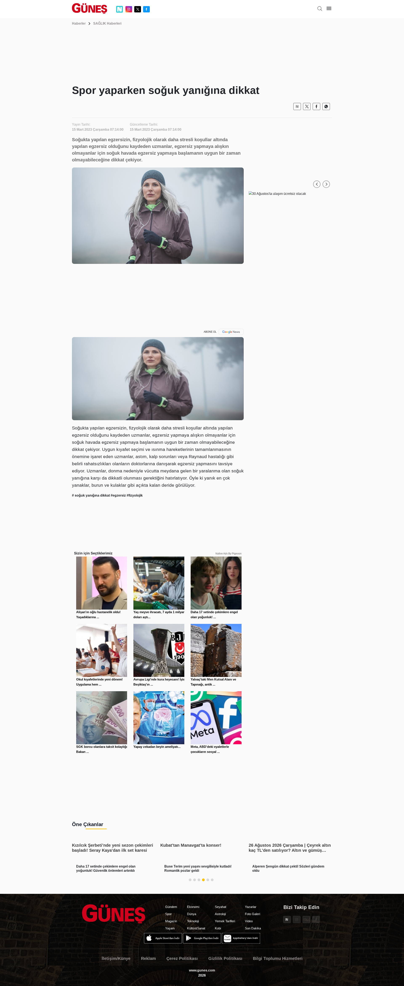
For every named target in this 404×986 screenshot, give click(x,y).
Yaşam (170, 928)
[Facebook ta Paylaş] (316, 106)
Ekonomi (193, 907)
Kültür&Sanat (196, 928)
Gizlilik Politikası (225, 958)
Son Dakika (253, 928)
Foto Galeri (252, 914)
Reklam (148, 958)
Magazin (171, 921)
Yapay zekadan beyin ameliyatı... (157, 746)
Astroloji (220, 914)
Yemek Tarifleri (225, 921)
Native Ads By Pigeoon (228, 553)
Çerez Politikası (182, 958)
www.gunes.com (202, 970)
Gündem (171, 907)
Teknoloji (193, 921)
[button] (316, 184)
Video (249, 921)
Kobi (218, 928)
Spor (168, 914)
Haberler (79, 23)
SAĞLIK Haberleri (107, 23)
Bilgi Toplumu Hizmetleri (278, 958)
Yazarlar (250, 907)
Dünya (191, 914)
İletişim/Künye (116, 958)
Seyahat (220, 907)
